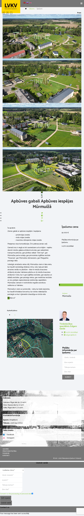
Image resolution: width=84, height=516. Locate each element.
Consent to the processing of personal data (16, 493)
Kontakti (6, 455)
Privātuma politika (9, 451)
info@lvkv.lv (13, 419)
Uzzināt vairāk (6, 502)
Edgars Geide (68, 326)
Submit (68, 377)
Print (79, 13)
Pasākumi (6, 453)
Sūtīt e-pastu (5, 498)
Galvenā (6, 449)
